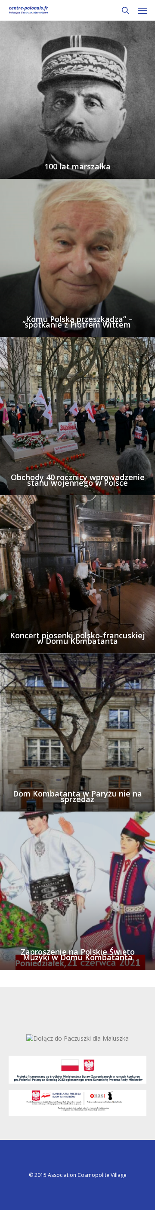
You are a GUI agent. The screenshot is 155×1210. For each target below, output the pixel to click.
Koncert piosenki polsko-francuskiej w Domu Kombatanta (77, 638)
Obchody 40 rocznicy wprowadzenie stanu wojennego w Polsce (78, 480)
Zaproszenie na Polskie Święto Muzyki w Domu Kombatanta (78, 954)
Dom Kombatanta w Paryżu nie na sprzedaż (77, 796)
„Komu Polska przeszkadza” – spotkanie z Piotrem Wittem (77, 322)
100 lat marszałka (77, 166)
